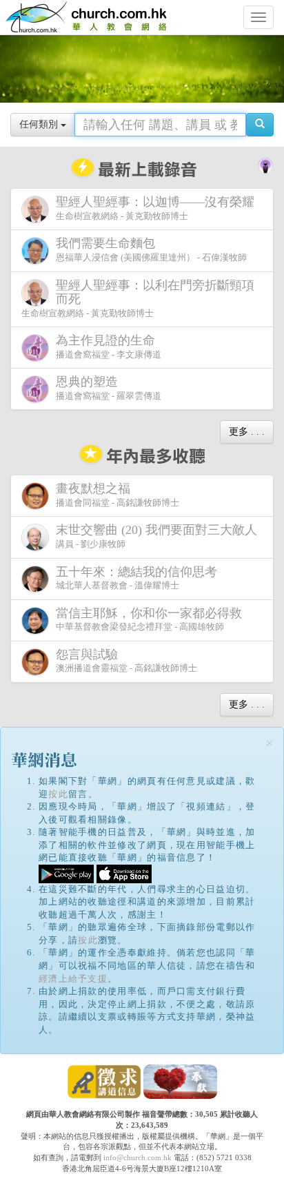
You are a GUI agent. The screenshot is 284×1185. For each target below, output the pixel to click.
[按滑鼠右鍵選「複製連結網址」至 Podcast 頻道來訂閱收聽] (265, 165)
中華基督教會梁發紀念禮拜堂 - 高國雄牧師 (149, 619)
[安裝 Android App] (66, 872)
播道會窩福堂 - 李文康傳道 (108, 346)
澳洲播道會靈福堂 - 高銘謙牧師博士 (126, 661)
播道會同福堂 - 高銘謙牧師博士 (117, 495)
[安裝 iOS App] (124, 872)
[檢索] (260, 124)
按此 (58, 794)
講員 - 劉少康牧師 (156, 536)
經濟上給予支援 (73, 978)
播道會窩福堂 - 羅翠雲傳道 (108, 388)
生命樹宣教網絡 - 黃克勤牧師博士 (155, 208)
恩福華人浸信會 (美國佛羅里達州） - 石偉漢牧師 (151, 249)
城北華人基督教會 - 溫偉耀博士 (136, 578)
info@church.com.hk (137, 1157)
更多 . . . (247, 431)
